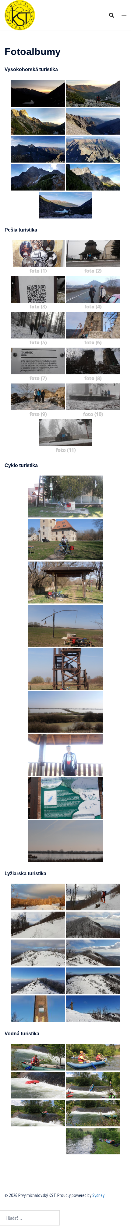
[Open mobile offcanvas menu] (124, 15)
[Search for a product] (111, 15)
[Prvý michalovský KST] (20, 15)
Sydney (98, 1195)
